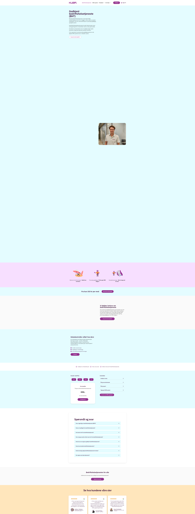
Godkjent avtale (104, 378)
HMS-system (95, 2)
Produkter (101, 2)
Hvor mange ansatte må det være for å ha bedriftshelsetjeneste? (89, 437)
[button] (74, 379)
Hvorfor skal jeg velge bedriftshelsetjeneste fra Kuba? (87, 450)
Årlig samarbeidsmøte (105, 382)
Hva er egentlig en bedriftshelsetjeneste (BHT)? (86, 423)
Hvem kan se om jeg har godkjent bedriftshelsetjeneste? (88, 441)
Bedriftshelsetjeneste (86, 2)
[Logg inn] (121, 2)
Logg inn (124, 2)
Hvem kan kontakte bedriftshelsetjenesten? (85, 446)
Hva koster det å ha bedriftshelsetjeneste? (85, 432)
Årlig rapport (103, 386)
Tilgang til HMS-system (105, 390)
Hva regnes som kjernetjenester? (83, 455)
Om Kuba (107, 2)
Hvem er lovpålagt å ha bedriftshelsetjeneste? (85, 428)
